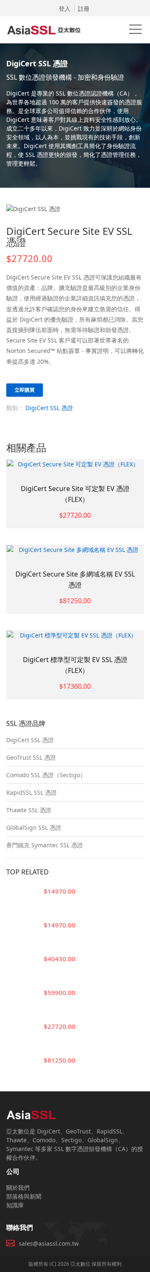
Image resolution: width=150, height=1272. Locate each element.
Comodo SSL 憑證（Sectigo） (46, 775)
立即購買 (25, 389)
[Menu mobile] (135, 31)
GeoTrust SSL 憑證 (31, 757)
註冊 (84, 9)
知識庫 (15, 1205)
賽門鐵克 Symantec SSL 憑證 (44, 845)
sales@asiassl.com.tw (49, 1243)
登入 (64, 9)
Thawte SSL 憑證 (28, 810)
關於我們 (18, 1187)
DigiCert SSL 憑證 (49, 408)
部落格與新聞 (23, 1196)
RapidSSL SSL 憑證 (31, 792)
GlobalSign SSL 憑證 (33, 827)
